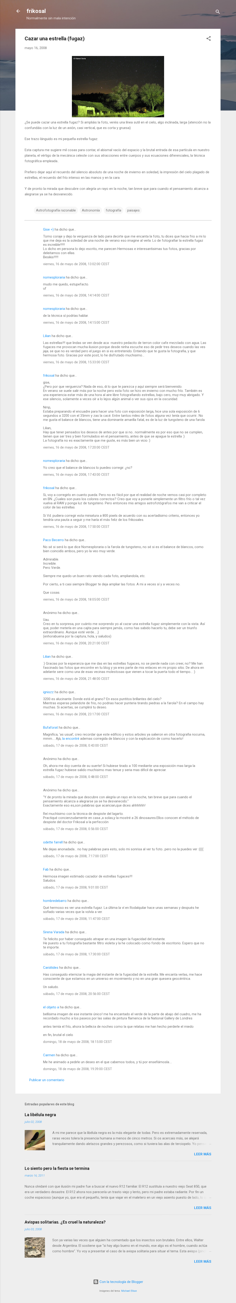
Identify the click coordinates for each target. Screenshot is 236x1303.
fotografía (113, 210)
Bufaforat (50, 727)
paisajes (133, 210)
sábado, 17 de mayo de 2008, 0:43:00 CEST (75, 745)
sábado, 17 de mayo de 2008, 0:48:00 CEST (75, 777)
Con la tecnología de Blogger (121, 1282)
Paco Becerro (53, 540)
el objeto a (51, 1007)
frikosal (36, 11)
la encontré (70, 739)
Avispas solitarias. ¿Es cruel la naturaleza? (65, 1222)
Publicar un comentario (46, 1080)
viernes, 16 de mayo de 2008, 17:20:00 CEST (76, 447)
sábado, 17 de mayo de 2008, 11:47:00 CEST (76, 919)
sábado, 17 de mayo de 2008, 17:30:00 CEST (76, 954)
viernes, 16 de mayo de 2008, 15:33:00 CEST (76, 362)
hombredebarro (55, 901)
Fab (46, 869)
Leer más (202, 1154)
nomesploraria (54, 277)
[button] (208, 39)
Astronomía (91, 210)
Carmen (49, 1055)
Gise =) (48, 229)
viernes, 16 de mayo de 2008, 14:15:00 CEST (76, 322)
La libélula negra (40, 1114)
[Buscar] (218, 13)
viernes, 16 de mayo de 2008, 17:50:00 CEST (76, 527)
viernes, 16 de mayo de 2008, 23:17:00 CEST (76, 714)
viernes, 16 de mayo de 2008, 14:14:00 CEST (76, 295)
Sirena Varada (53, 932)
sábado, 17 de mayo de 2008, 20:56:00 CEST (76, 994)
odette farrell (53, 842)
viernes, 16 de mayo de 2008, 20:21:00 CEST (76, 643)
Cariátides (50, 968)
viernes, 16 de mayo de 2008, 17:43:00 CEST (76, 474)
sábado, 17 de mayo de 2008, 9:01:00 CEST (75, 887)
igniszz (48, 692)
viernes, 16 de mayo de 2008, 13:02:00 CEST (76, 264)
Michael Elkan (129, 1290)
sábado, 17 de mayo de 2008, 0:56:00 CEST (75, 829)
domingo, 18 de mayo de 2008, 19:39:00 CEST (77, 1069)
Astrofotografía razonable (56, 210)
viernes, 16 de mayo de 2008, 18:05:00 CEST (76, 599)
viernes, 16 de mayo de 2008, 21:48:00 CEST (76, 679)
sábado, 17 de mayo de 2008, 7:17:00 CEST (75, 856)
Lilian (47, 336)
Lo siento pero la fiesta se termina (57, 1168)
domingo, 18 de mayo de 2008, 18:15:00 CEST (77, 1042)
